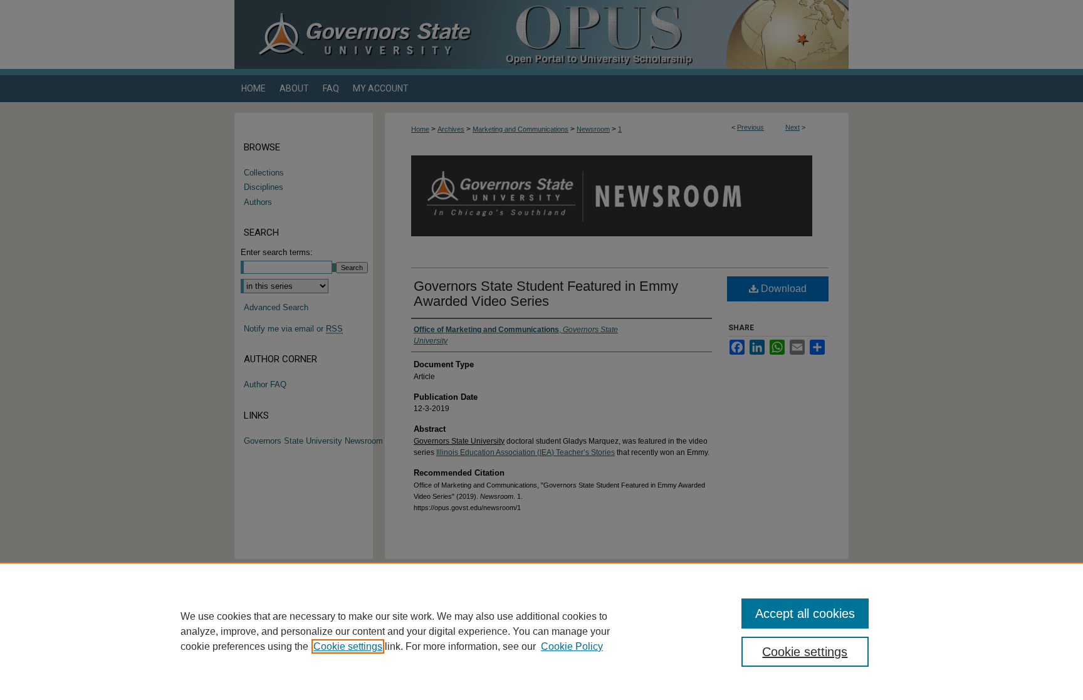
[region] (541, 631)
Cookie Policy (572, 646)
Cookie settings (347, 646)
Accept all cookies (805, 613)
